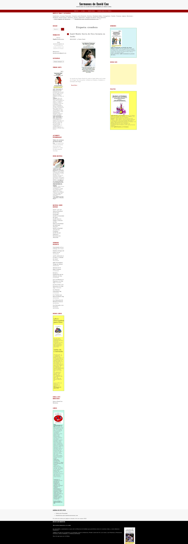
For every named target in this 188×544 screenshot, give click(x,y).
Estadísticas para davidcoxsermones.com (86, 19)
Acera (83, 11)
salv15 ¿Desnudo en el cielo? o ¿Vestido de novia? (58, 257)
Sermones (91, 11)
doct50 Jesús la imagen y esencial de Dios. (57, 220)
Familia (113, 16)
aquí (58, 536)
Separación (82, 17)
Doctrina (89, 16)
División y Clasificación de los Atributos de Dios (58, 274)
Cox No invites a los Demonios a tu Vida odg (58, 286)
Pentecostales (63, 17)
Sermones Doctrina (104, 11)
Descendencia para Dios (57, 387)
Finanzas (118, 16)
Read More (75, 85)
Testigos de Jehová (91, 17)
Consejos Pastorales (65, 16)
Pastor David (81, 39)
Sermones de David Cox (94, 4)
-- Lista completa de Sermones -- (62, 19)
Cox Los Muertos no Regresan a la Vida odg (58, 281)
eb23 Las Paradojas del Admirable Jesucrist (58, 225)
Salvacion (70, 17)
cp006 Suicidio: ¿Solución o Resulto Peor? (58, 170)
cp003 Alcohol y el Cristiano (121, 126)
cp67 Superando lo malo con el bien (58, 89)
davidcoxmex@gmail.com (58, 43)
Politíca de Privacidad (61, 513)
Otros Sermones (101, 17)
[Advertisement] (123, 74)
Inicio (76, 11)
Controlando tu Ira (58, 502)
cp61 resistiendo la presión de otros (123, 54)
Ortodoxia (55, 17)
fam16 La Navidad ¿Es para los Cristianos (58, 230)
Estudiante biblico (97, 16)
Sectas (76, 17)
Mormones (129, 16)
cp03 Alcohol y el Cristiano (118, 115)
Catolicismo (56, 16)
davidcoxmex (58, 39)
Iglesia (124, 16)
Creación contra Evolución (79, 16)
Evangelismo (106, 16)
